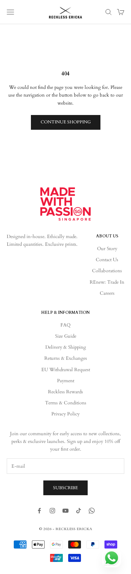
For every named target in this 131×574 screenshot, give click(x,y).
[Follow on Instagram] (52, 510)
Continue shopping (66, 122)
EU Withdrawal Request (65, 369)
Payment (65, 381)
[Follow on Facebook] (39, 510)
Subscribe (65, 488)
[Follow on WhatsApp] (91, 510)
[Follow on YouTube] (65, 510)
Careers (107, 293)
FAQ (65, 325)
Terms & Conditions (65, 403)
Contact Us (107, 259)
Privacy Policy (65, 414)
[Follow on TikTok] (78, 510)
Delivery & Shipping (65, 347)
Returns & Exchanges (65, 358)
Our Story (107, 248)
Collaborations (107, 271)
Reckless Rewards (65, 392)
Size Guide (65, 336)
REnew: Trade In (107, 282)
